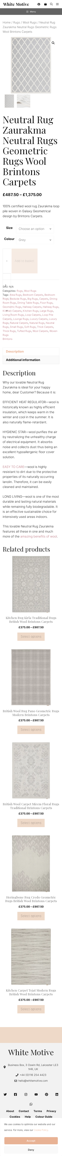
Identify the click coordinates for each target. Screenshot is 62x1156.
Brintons (7, 338)
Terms (38, 1111)
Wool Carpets (40, 331)
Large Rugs (46, 310)
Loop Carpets (33, 314)
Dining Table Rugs (28, 302)
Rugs (16, 22)
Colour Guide (43, 1116)
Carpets (43, 298)
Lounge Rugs (21, 318)
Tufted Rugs (24, 331)
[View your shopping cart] (45, 4)
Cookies (15, 1116)
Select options (31, 636)
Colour (9, 239)
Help (28, 1116)
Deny (31, 1149)
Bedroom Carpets (33, 294)
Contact (24, 1111)
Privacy (51, 1111)
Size (9, 228)
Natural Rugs (36, 322)
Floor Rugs (46, 302)
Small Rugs (16, 326)
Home (7, 22)
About (10, 1111)
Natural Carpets (19, 322)
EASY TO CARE (13, 467)
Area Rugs (15, 294)
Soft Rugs (30, 326)
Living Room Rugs (13, 314)
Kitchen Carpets (12, 310)
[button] (51, 4)
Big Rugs (32, 298)
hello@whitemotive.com (33, 1080)
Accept (31, 1140)
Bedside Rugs (18, 298)
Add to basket (24, 261)
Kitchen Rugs (31, 310)
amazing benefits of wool (38, 536)
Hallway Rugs (51, 306)
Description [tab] (15, 351)
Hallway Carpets (32, 306)
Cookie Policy (41, 1130)
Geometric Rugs (12, 306)
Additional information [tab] (23, 360)
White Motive (16, 4)
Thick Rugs (9, 331)
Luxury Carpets (39, 318)
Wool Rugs (30, 22)
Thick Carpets (45, 326)
